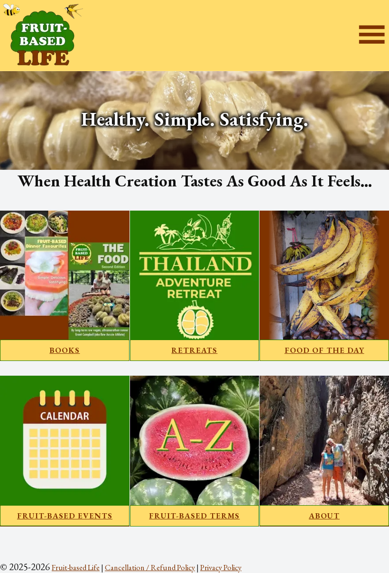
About (324, 515)
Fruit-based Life (76, 567)
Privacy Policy (220, 567)
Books (64, 350)
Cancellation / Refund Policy (150, 567)
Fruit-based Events (64, 515)
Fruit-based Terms (194, 515)
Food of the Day (324, 350)
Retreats (194, 350)
